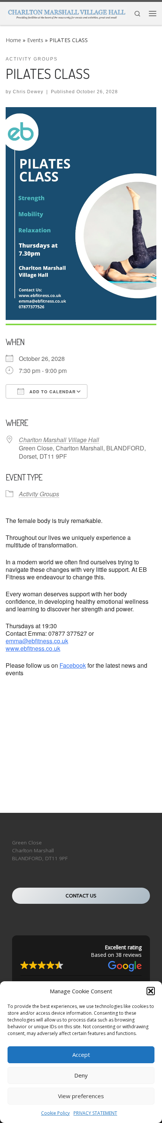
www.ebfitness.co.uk (33, 648)
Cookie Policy (55, 1113)
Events (35, 40)
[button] (150, 991)
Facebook (73, 665)
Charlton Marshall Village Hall (59, 439)
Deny (81, 1075)
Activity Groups (39, 494)
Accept (81, 1054)
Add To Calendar (52, 391)
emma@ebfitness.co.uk (37, 641)
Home (13, 40)
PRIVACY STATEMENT (95, 1113)
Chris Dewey (28, 91)
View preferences (81, 1096)
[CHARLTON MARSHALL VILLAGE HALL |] (66, 12)
